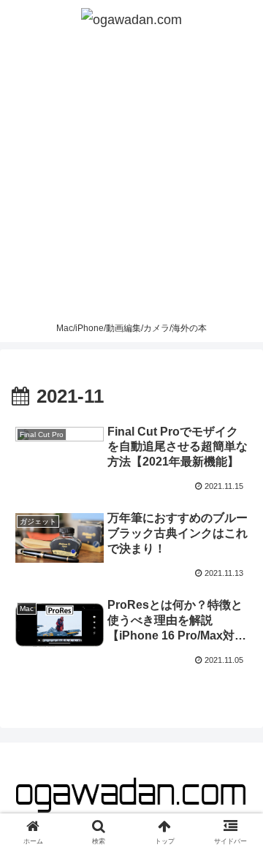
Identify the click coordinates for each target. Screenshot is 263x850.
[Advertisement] (131, 176)
